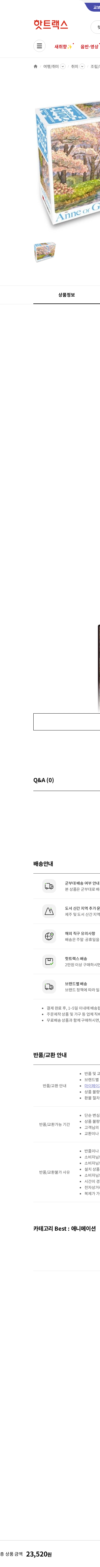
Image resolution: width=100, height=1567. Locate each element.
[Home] (35, 66)
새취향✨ (63, 46)
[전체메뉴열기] (39, 46)
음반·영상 (89, 46)
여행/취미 (51, 66)
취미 (74, 66)
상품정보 (66, 294)
